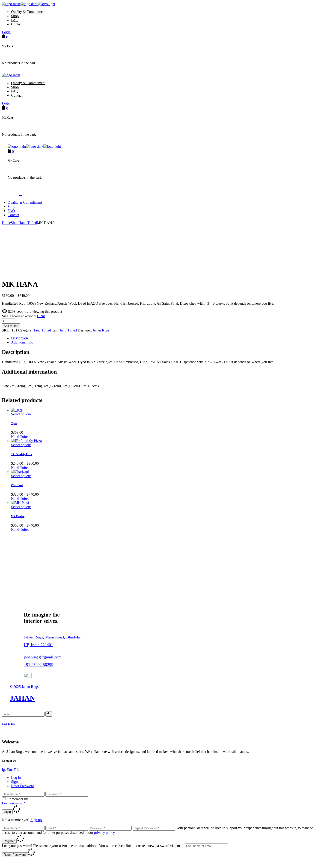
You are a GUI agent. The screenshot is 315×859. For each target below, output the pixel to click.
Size (5, 316)
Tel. (16, 770)
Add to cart (11, 326)
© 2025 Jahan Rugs (24, 687)
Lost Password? (13, 803)
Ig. (4, 770)
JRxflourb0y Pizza (21, 454)
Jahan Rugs (101, 330)
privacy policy (104, 832)
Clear (41, 316)
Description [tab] (19, 338)
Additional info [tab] (22, 342)
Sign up (36, 820)
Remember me (18, 799)
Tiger (14, 423)
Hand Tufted (42, 330)
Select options (21, 414)
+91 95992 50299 (38, 664)
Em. (10, 770)
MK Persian (17, 516)
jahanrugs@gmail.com (43, 657)
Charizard (17, 485)
